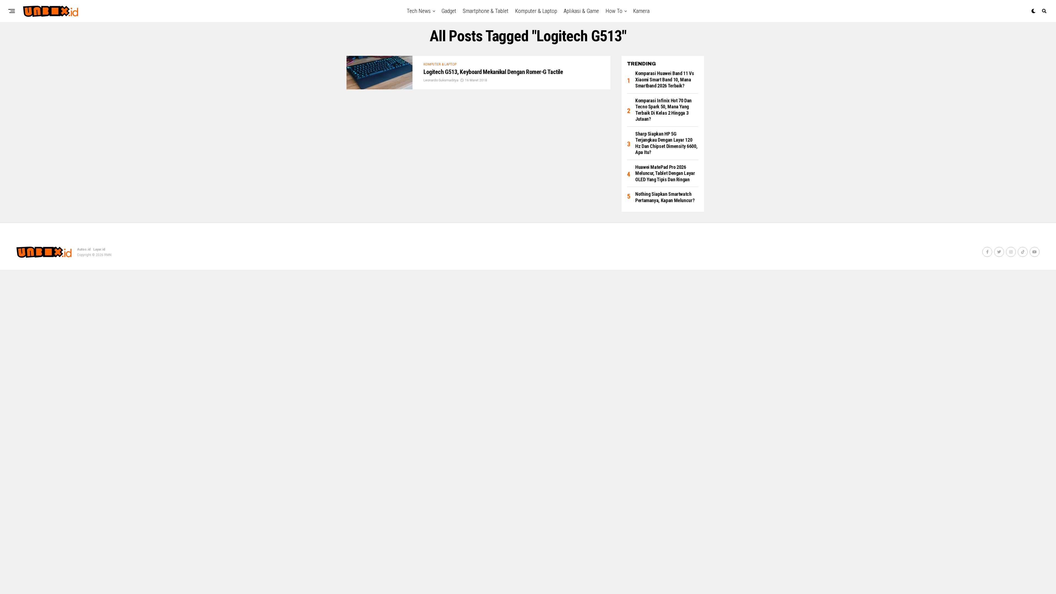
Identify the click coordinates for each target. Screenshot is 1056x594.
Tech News (419, 11)
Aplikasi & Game (581, 11)
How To (614, 11)
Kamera (641, 11)
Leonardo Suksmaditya (441, 80)
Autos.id (83, 249)
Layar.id (99, 249)
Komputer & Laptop (536, 11)
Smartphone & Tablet (485, 11)
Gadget (448, 11)
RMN (107, 255)
